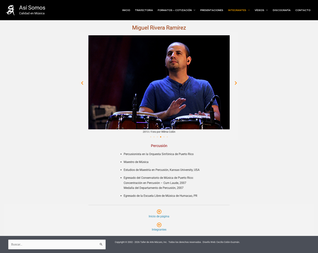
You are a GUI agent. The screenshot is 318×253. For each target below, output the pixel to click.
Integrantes (237, 10)
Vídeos (259, 10)
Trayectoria (144, 10)
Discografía (282, 10)
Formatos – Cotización (175, 10)
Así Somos (32, 7)
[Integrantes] (159, 225)
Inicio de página (159, 216)
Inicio (126, 10)
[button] (82, 83)
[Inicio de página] (159, 211)
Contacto (302, 10)
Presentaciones (211, 10)
